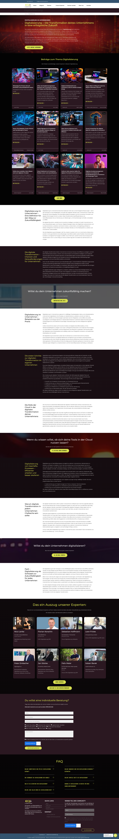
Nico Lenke (19, 631)
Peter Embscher (21, 663)
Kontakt (89, 5)
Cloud (63, 639)
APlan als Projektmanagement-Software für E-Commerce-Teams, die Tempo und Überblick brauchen (47, 87)
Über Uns (81, 5)
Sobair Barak (91, 663)
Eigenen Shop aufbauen (31, 725)
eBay (94, 669)
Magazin (41, 5)
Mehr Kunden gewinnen (31, 726)
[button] (59, 198)
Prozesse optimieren (41, 726)
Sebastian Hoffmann (71, 631)
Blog (52, 669)
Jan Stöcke (43, 663)
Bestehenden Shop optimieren (44, 725)
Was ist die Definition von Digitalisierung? (36, 784)
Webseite (75, 639)
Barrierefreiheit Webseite (20, 669)
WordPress (27, 673)
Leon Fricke (90, 631)
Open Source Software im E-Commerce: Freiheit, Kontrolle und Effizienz (71, 130)
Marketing (24, 639)
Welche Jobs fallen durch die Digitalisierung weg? (38, 790)
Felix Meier (66, 663)
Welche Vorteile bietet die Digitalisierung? (76, 778)
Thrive (47, 671)
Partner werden (71, 5)
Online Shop (25, 671)
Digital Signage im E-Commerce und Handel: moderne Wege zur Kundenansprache (46, 130)
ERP (50, 639)
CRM (39, 639)
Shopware (16, 673)
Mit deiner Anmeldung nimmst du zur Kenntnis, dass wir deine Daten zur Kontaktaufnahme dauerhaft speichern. (49, 739)
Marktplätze (91, 671)
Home (34, 5)
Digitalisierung (18, 639)
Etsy (97, 669)
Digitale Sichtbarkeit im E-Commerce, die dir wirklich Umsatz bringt (71, 87)
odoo (103, 637)
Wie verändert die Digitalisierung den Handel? (37, 778)
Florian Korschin (45, 631)
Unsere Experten (60, 5)
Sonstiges (49, 728)
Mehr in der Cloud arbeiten (31, 728)
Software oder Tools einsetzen (54, 726)
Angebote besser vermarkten (58, 725)
